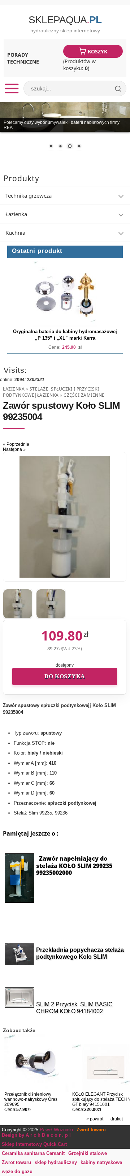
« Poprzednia (16, 444)
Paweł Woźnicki (56, 1129)
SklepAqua (65, 19)
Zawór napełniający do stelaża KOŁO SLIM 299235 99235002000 (74, 865)
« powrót (94, 1119)
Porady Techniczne (23, 58)
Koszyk (97, 51)
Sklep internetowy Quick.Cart (34, 1144)
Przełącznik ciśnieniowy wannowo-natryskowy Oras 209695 (30, 1099)
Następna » (14, 449)
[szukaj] (118, 88)
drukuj (116, 1119)
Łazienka (14, 389)
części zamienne (84, 395)
